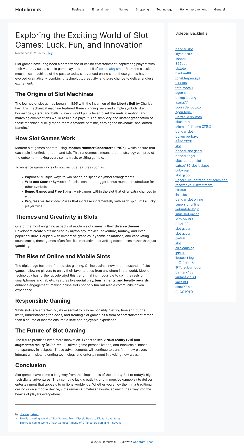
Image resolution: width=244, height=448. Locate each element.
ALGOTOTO (184, 292)
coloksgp (182, 170)
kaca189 (181, 282)
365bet (181, 63)
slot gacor (182, 175)
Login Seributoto (188, 107)
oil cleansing (184, 248)
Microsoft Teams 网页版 (193, 127)
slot (178, 146)
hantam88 (183, 73)
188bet (180, 59)
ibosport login (185, 258)
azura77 (181, 102)
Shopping (142, 9)
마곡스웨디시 (185, 263)
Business (78, 9)
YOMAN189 (184, 219)
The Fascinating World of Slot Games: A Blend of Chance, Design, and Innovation (71, 422)
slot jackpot (200, 165)
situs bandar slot (188, 161)
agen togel (183, 112)
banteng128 (184, 272)
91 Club (181, 83)
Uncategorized (29, 414)
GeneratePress (143, 442)
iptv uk (180, 253)
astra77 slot (184, 287)
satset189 (182, 165)
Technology (164, 9)
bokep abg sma (111, 69)
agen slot (182, 93)
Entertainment (101, 9)
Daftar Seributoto (188, 117)
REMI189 (182, 224)
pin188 (180, 238)
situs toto (182, 122)
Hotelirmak (28, 9)
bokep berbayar (187, 136)
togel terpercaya (187, 78)
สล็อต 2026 (183, 141)
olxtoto (180, 68)
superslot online (187, 204)
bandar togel (185, 156)
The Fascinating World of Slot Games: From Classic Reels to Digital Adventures (70, 418)
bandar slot (184, 49)
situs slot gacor (187, 214)
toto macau (184, 88)
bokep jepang (185, 98)
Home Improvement (193, 9)
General (219, 9)
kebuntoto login (187, 209)
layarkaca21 (184, 54)
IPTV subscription (188, 267)
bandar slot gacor (188, 151)
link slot (181, 195)
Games (123, 9)
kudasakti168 (185, 277)
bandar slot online (189, 199)
